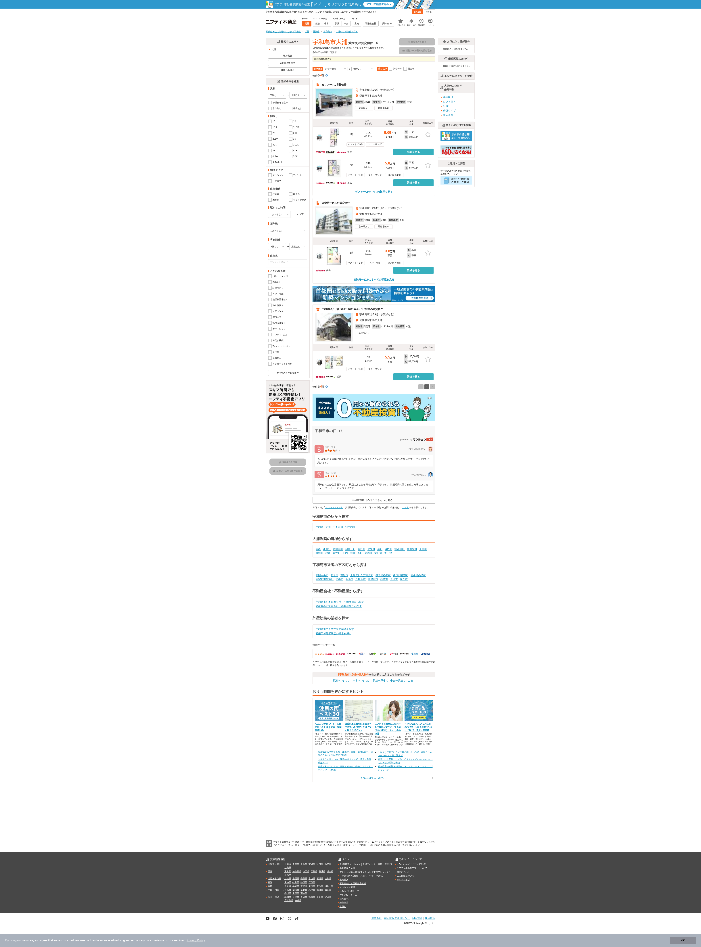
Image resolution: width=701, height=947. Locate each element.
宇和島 (319, 527)
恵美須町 (412, 549)
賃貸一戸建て (384, 864)
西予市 (334, 575)
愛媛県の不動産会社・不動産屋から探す (339, 606)
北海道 (287, 864)
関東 (270, 871)
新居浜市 (373, 579)
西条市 (384, 579)
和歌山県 (329, 886)
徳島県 (328, 890)
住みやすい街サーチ (349, 891)
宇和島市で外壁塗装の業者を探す (335, 629)
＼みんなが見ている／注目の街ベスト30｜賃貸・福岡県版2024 (328, 727)
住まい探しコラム (348, 895)
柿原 (328, 553)
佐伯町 (368, 553)
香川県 (287, 893)
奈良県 (320, 886)
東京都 (287, 871)
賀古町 (336, 553)
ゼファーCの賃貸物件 (334, 84)
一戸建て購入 (346, 876)
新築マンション (341, 680)
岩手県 (303, 864)
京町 (352, 553)
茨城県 (322, 871)
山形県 (328, 864)
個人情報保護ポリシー (397, 918)
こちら (405, 507)
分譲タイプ (449, 110)
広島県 (287, 890)
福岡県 (287, 897)
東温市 (344, 575)
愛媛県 (295, 893)
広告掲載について (405, 876)
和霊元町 (350, 549)
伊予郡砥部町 (400, 575)
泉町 (379, 549)
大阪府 (287, 886)
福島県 (287, 867)
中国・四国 (273, 890)
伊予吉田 (338, 527)
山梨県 (295, 878)
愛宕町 (371, 549)
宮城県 (312, 864)
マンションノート (334, 507)
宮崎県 (328, 897)
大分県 (320, 897)
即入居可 (448, 115)
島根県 (312, 890)
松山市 (339, 579)
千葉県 (314, 871)
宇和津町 (399, 549)
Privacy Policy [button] (196, 940)
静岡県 (303, 882)
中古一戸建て (398, 680)
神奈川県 (296, 871)
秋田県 (320, 864)
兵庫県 (295, 886)
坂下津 (388, 553)
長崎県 (303, 897)
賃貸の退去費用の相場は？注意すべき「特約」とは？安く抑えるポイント (358, 727)
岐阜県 (295, 882)
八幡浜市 (360, 579)
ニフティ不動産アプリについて (412, 868)
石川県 (320, 878)
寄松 (318, 549)
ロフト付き (449, 101)
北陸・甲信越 (274, 878)
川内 (345, 553)
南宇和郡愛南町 (325, 579)
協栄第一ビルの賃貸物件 (336, 202)
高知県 (303, 893)
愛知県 (287, 882)
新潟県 (287, 878)
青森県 (295, 864)
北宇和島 (350, 527)
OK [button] (683, 940)
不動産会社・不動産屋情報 (353, 883)
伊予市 (404, 579)
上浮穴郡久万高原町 (361, 575)
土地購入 (344, 879)
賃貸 (342, 864)
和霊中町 (338, 549)
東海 (270, 882)
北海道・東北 (274, 864)
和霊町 (327, 549)
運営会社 (376, 918)
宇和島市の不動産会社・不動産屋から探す (340, 601)
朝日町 (361, 549)
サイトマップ (403, 879)
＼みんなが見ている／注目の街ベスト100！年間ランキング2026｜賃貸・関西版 (418, 727)
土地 (410, 680)
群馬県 (287, 874)
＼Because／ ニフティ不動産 (411, 864)
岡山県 (295, 890)
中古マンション (362, 680)
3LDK (446, 106)
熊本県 (312, 897)
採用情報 (430, 918)
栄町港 (378, 553)
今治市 (349, 579)
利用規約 (417, 918)
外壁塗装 (344, 902)
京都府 (303, 886)
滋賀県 (312, 886)
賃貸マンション (352, 864)
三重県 (312, 882)
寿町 (359, 553)
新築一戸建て (380, 680)
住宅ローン (345, 899)
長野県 (303, 878)
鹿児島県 (288, 900)
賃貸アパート (369, 864)
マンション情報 (347, 887)
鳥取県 (303, 890)
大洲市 (394, 579)
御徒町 (319, 553)
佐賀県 (295, 897)
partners (74, 940)
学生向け (448, 97)
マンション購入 (347, 872)
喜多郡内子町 (418, 575)
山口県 (320, 890)
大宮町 (423, 549)
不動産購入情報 (347, 868)
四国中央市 (322, 575)
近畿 (270, 886)
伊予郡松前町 (383, 575)
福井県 (328, 878)
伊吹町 (388, 549)
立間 (328, 527)
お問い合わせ (403, 872)
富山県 (312, 878)
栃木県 (330, 871)
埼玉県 (306, 871)
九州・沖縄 (273, 897)
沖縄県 (298, 900)
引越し (343, 906)
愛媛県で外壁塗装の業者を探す (333, 633)
